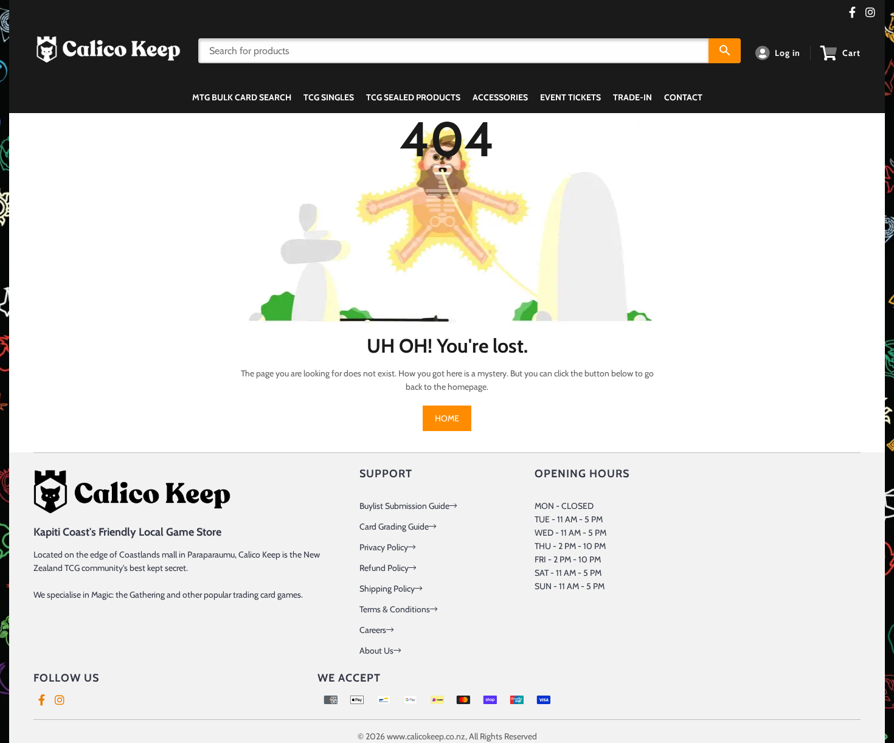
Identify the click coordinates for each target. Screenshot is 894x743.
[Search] (725, 50)
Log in (787, 52)
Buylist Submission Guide (404, 505)
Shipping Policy (387, 588)
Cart (851, 52)
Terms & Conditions (394, 609)
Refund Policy (384, 567)
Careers (372, 629)
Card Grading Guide (394, 526)
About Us (376, 650)
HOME (447, 418)
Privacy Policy (383, 547)
